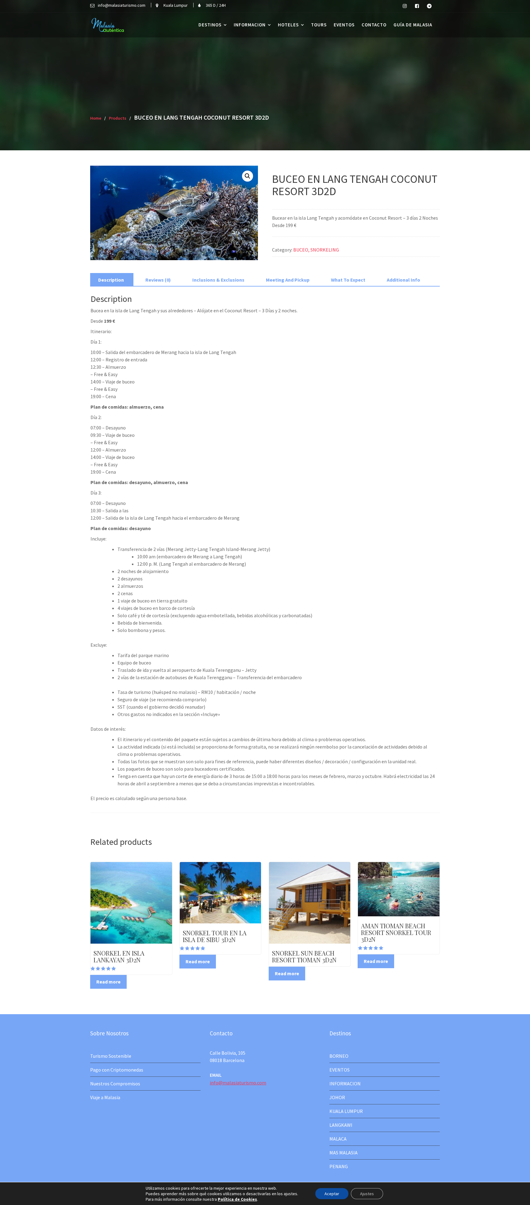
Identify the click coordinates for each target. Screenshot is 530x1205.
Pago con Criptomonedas (116, 1070)
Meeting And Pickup (287, 280)
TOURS (319, 25)
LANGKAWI (340, 1125)
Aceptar (332, 1193)
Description (111, 280)
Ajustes (367, 1193)
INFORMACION (250, 25)
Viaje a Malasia (105, 1097)
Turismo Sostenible (110, 1056)
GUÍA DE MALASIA (413, 25)
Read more (108, 982)
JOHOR (337, 1097)
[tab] (111, 280)
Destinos (209, 25)
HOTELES (288, 25)
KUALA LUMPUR (346, 1111)
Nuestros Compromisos (115, 1083)
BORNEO (338, 1056)
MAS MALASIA (343, 1152)
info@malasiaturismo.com (238, 1083)
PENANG (338, 1166)
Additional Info (403, 280)
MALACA (338, 1139)
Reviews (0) (158, 280)
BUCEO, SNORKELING (316, 250)
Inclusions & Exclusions (218, 280)
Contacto (374, 25)
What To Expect (348, 280)
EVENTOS (344, 25)
